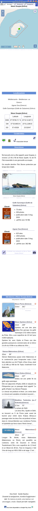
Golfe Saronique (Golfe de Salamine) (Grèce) (19, 108)
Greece (19, 102)
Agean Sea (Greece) (19, 105)
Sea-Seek (19, 1)
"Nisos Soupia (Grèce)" (19, 252)
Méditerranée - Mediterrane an (19, 99)
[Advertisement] (19, 70)
